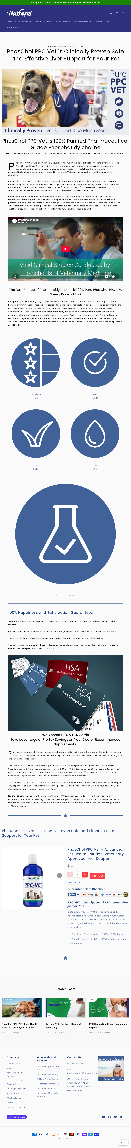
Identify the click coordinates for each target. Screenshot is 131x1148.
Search (10, 1103)
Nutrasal (69, 1139)
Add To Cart (97, 876)
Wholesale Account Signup (49, 1075)
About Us (11, 1068)
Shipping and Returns (16, 1089)
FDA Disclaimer (14, 1098)
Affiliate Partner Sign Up (48, 1079)
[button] (111, 13)
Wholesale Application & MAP (48, 1068)
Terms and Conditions (16, 1107)
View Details (73, 882)
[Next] (59, 875)
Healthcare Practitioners (48, 1084)
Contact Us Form (14, 1064)
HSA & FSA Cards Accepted (15, 1082)
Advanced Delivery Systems (15, 1074)
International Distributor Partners (48, 1094)
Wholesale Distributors (47, 1088)
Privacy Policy (13, 1093)
